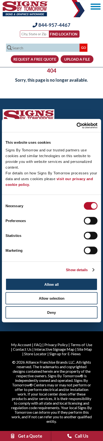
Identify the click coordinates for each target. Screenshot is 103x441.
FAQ (38, 344)
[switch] (90, 220)
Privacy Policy (56, 344)
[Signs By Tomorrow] (25, 14)
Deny (51, 312)
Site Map (84, 349)
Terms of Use (81, 344)
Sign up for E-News (65, 353)
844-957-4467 (53, 25)
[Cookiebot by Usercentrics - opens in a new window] (76, 125)
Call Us (81, 436)
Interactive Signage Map (54, 349)
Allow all (51, 284)
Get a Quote (30, 436)
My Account (21, 344)
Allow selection (51, 298)
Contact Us (22, 349)
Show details (77, 270)
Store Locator (35, 353)
